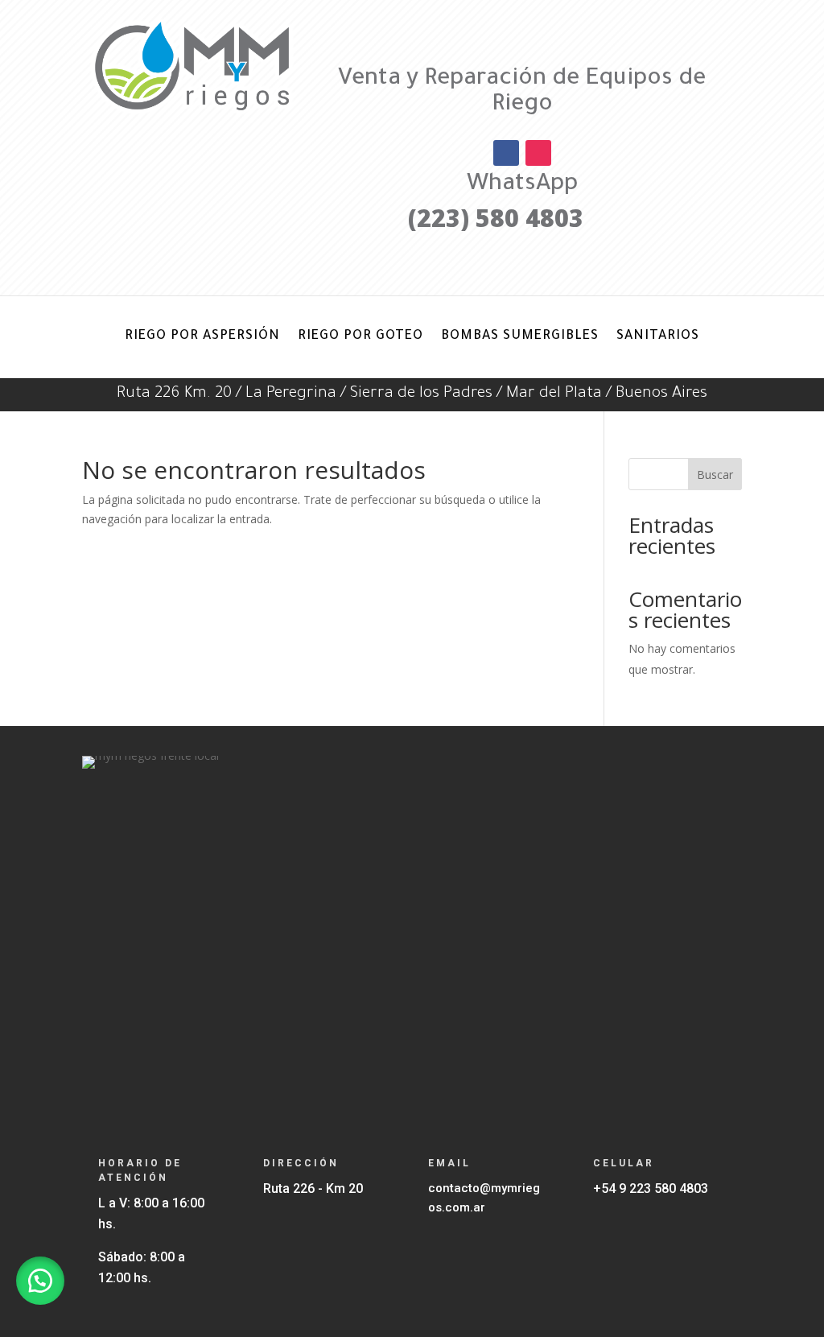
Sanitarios (657, 336)
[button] (40, 1281)
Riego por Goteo (360, 336)
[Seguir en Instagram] (538, 153)
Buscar (715, 474)
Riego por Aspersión (202, 336)
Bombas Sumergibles (520, 336)
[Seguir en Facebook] (506, 153)
